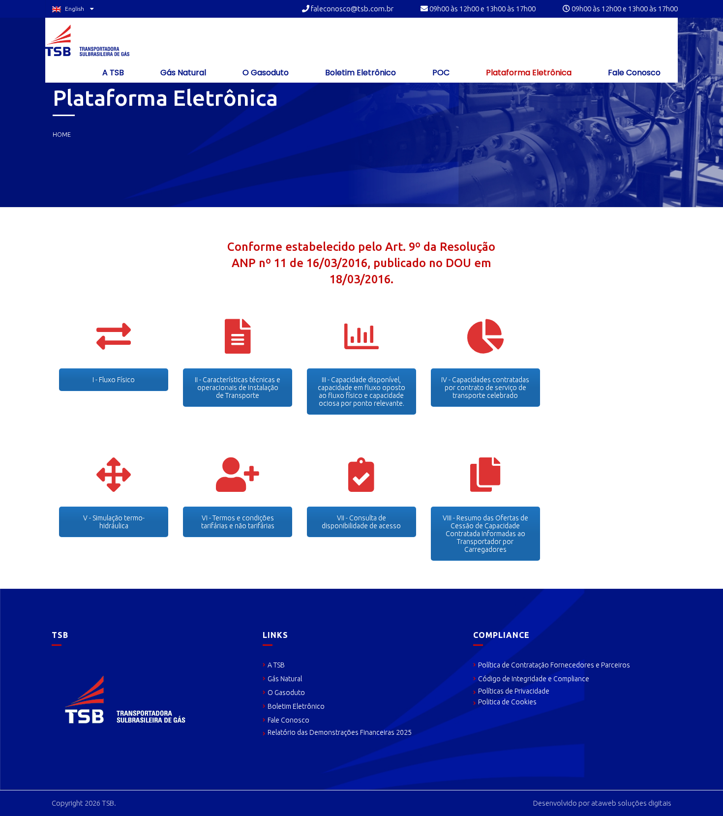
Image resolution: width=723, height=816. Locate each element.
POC (440, 72)
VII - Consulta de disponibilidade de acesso (361, 522)
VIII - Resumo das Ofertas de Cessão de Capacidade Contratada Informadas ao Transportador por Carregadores (485, 533)
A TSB (112, 72)
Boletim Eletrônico (359, 72)
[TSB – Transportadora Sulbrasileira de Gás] (87, 40)
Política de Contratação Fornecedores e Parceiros (554, 665)
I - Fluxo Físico (113, 380)
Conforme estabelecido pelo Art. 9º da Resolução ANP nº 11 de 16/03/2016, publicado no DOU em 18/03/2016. (361, 262)
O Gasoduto (265, 72)
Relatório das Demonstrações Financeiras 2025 (340, 732)
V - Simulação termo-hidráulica (114, 522)
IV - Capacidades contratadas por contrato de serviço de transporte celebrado (485, 387)
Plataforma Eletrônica (528, 72)
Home (62, 134)
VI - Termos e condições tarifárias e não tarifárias (237, 522)
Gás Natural (182, 72)
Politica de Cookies (507, 702)
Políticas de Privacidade (513, 691)
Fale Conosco (633, 72)
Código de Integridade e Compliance (533, 679)
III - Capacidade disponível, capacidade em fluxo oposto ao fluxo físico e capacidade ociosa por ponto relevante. (361, 391)
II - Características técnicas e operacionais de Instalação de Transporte (237, 387)
